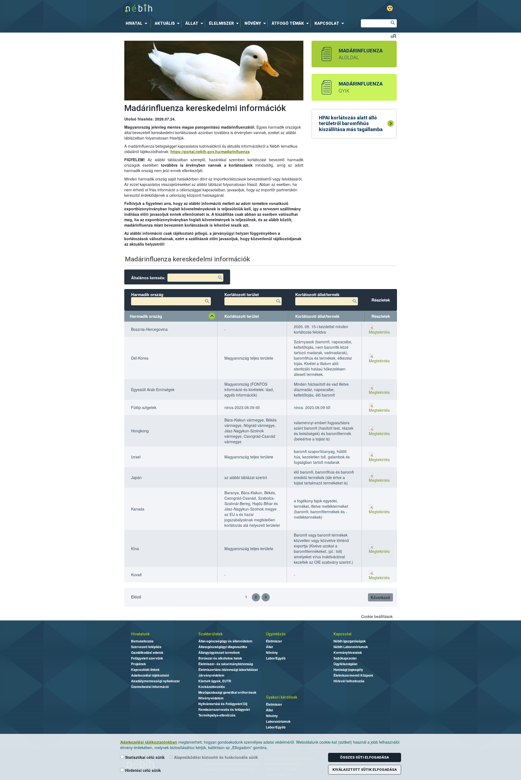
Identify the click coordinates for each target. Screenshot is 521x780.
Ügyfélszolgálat (345, 663)
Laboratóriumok (278, 721)
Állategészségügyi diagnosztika (222, 646)
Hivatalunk (140, 634)
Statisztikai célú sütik (144, 757)
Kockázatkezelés (211, 686)
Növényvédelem (211, 698)
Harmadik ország (146, 316)
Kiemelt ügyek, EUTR (214, 680)
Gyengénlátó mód (390, 8)
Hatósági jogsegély (348, 669)
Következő (380, 597)
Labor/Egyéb (275, 658)
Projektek (138, 663)
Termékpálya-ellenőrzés (217, 715)
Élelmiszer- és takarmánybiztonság (225, 663)
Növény (272, 652)
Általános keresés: (148, 277)
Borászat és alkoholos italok (220, 658)
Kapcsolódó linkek (145, 669)
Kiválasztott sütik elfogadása (364, 770)
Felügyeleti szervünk (147, 658)
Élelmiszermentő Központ (353, 675)
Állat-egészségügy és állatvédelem (225, 641)
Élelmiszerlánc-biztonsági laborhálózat (228, 669)
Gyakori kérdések (281, 697)
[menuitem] (137, 23)
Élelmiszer (274, 641)
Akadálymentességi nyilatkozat (155, 680)
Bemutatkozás (142, 641)
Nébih (204, 8)
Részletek (380, 316)
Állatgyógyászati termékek (219, 652)
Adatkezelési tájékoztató (150, 675)
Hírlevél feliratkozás (348, 680)
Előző (136, 597)
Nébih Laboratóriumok (350, 646)
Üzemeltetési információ (150, 686)
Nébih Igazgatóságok (349, 641)
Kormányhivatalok (347, 652)
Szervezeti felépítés (146, 646)
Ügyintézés (276, 634)
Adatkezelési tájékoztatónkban (148, 742)
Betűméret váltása (393, 36)
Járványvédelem (211, 675)
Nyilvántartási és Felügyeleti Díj (222, 703)
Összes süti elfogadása (364, 757)
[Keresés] (393, 23)
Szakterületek (210, 634)
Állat (269, 646)
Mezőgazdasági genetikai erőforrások (227, 692)
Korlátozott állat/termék (317, 316)
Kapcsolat (342, 634)
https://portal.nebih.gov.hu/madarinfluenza (210, 151)
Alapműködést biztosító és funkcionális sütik (215, 757)
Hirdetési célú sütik (142, 770)
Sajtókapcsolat (345, 658)
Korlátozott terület (241, 316)
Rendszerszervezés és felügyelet (224, 709)
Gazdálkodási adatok (147, 652)
